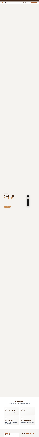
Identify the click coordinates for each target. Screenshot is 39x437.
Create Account (32, 0)
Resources (28, 2)
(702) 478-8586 (3, 0)
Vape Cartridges (16, 2)
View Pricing (14, 206)
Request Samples (34, 2)
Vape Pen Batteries (24, 2)
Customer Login (36, 0)
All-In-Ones (20, 2)
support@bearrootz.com (8, 0)
